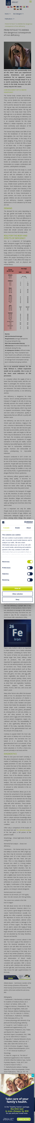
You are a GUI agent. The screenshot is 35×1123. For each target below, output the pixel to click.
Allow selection (17, 594)
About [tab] (29, 528)
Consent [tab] (6, 528)
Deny (17, 599)
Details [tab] (17, 528)
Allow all (17, 588)
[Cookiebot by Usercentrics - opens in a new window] (25, 522)
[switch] (30, 567)
